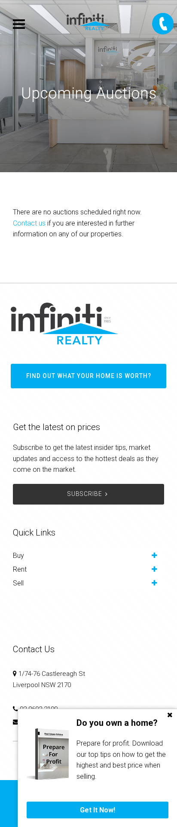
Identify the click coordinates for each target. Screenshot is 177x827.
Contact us (29, 223)
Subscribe (84, 493)
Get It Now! (97, 810)
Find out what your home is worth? (88, 375)
